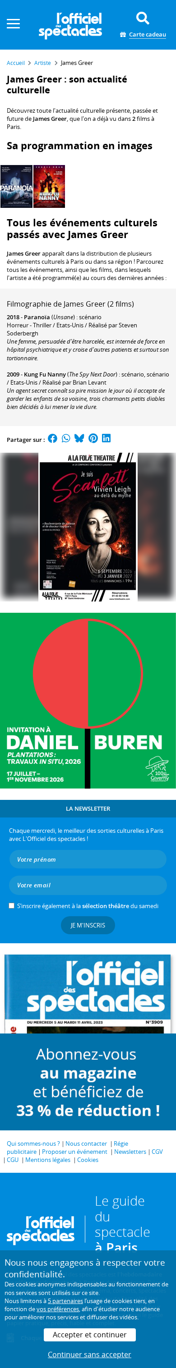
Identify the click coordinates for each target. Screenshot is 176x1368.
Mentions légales (47, 1160)
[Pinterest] (93, 440)
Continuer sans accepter (89, 1354)
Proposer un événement (74, 1152)
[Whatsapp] (66, 440)
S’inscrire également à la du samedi (87, 906)
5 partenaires (65, 1301)
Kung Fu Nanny (45, 374)
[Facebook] (52, 440)
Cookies (87, 1160)
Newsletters (130, 1152)
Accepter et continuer (90, 1335)
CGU (13, 1160)
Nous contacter (86, 1143)
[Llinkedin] (106, 440)
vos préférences (58, 1309)
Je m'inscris (88, 925)
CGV (157, 1152)
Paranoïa (37, 317)
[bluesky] (79, 440)
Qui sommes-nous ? (33, 1143)
